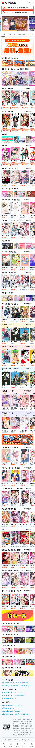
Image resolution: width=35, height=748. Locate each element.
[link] (19, 63)
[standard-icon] (31, 8)
